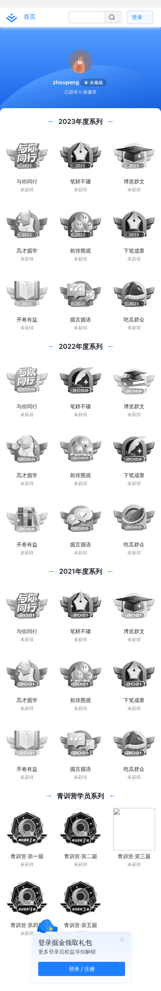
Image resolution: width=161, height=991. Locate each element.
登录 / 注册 (82, 969)
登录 (137, 17)
